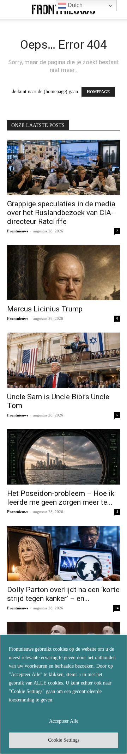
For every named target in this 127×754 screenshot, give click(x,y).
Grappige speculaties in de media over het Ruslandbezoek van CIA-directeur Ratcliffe (61, 213)
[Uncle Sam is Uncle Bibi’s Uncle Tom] (63, 360)
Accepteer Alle (63, 721)
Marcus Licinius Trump (45, 309)
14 (117, 608)
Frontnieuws (17, 231)
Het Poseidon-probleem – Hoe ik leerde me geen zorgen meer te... (60, 497)
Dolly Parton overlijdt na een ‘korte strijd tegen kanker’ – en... (63, 594)
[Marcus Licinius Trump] (63, 272)
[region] (63, 694)
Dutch (74, 5)
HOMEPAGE (98, 92)
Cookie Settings (63, 740)
